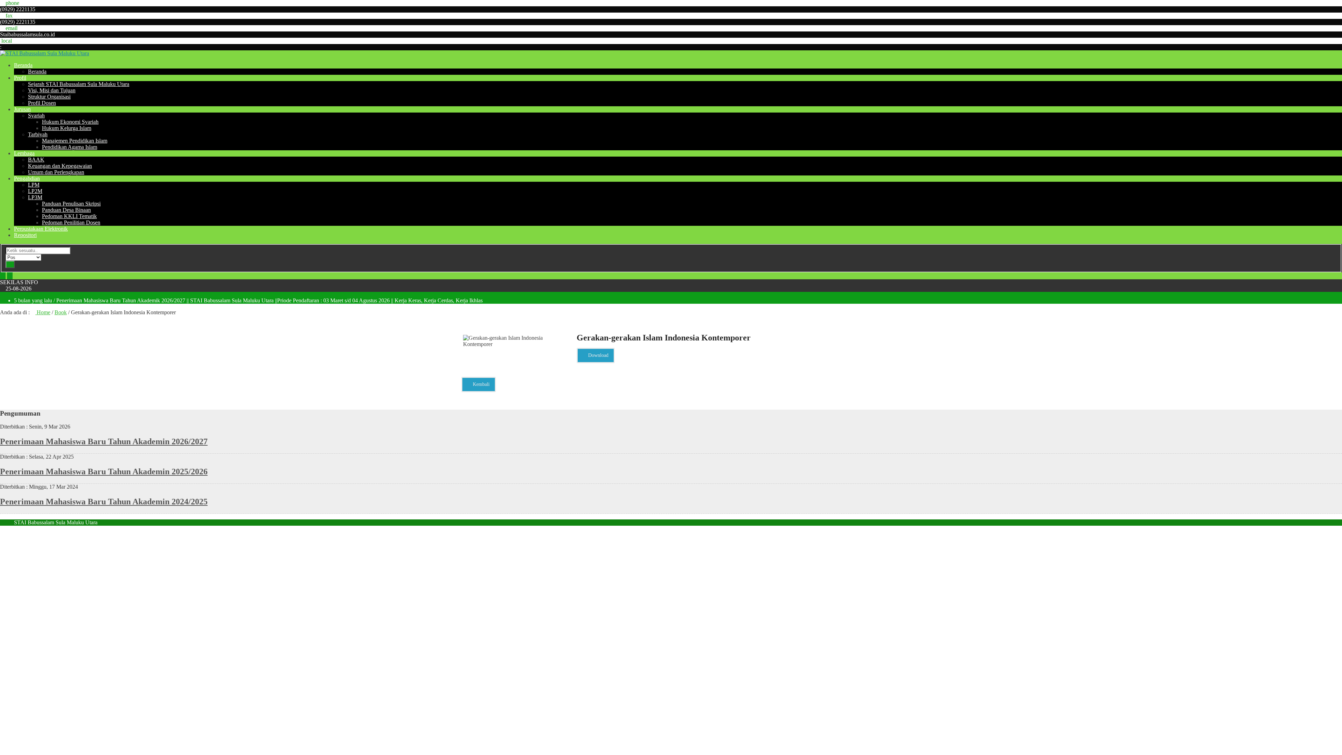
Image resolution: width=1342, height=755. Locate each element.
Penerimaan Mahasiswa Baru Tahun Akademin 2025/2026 (104, 471)
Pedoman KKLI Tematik (69, 216)
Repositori (25, 235)
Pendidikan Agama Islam (69, 147)
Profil (20, 78)
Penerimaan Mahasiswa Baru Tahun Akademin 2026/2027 (104, 441)
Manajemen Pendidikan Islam (74, 141)
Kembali (480, 384)
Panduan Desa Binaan (66, 210)
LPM (33, 185)
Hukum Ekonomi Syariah (70, 122)
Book (61, 312)
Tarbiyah (38, 134)
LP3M (35, 197)
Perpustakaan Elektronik (41, 229)
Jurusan (22, 109)
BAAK (36, 160)
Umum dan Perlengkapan (56, 172)
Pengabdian (27, 178)
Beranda (23, 65)
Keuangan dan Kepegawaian (60, 166)
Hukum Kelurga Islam (66, 128)
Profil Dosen (42, 103)
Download (597, 355)
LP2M (35, 191)
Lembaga (24, 153)
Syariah (36, 115)
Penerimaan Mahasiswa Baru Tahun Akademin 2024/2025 (104, 501)
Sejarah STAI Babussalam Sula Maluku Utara (78, 84)
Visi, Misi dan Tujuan (51, 90)
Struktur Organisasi (49, 97)
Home (42, 312)
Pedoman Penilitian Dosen (71, 222)
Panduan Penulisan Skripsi (71, 204)
